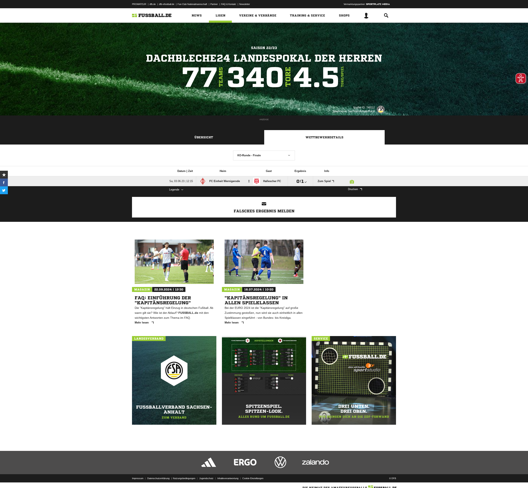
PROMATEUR (139, 4)
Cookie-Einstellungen (252, 478)
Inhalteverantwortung (227, 478)
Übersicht (203, 137)
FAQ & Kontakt (228, 4)
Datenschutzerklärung (158, 478)
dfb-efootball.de (166, 4)
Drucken (353, 189)
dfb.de (153, 4)
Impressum (137, 478)
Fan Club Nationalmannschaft (192, 4)
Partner (214, 4)
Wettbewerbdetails (324, 137)
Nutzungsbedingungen (184, 478)
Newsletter (244, 4)
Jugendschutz (206, 478)
